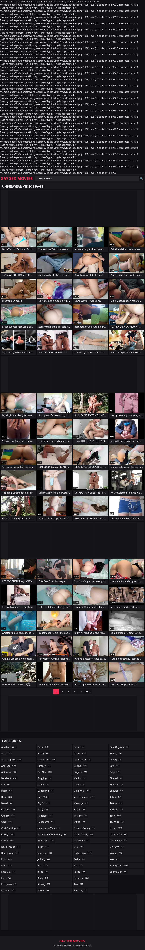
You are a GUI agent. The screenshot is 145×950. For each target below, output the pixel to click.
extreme (8, 890)
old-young (82, 840)
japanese (45, 853)
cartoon (8, 809)
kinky (43, 878)
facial (43, 747)
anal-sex (8, 765)
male (79, 784)
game (43, 784)
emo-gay (8, 871)
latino (80, 753)
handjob (45, 815)
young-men (118, 871)
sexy (115, 772)
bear (6, 797)
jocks (43, 871)
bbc (5, 784)
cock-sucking (10, 828)
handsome (46, 821)
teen (115, 815)
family (43, 753)
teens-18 (117, 821)
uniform (117, 846)
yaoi (114, 859)
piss (78, 865)
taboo (115, 797)
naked (79, 809)
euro (6, 878)
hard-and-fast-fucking (52, 834)
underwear (118, 840)
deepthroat (9, 853)
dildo (6, 865)
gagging (44, 778)
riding (115, 759)
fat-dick (45, 772)
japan (43, 846)
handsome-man (48, 828)
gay (43, 797)
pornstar (81, 878)
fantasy (44, 765)
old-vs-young (83, 834)
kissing (44, 884)
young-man (119, 865)
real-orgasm (119, 747)
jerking (44, 859)
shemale (116, 784)
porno (79, 871)
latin (79, 747)
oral (78, 846)
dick (6, 859)
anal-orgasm (11, 759)
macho (80, 778)
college (7, 834)
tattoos (116, 809)
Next (88, 691)
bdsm (6, 790)
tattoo (116, 803)
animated (8, 772)
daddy (7, 840)
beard (6, 803)
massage (81, 803)
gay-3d (44, 803)
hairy (43, 809)
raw (78, 884)
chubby (7, 815)
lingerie (80, 772)
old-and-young (84, 828)
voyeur (116, 853)
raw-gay (81, 890)
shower (116, 790)
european (8, 884)
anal (6, 753)
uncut (116, 828)
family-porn (46, 759)
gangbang (46, 790)
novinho (80, 815)
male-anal (82, 790)
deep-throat (10, 846)
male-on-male (84, 797)
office (79, 821)
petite (79, 859)
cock (6, 821)
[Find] (141, 178)
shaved (116, 778)
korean (43, 890)
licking (80, 765)
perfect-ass (82, 853)
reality (116, 753)
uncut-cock (118, 834)
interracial (46, 840)
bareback (9, 778)
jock (43, 865)
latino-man (82, 759)
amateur (8, 747)
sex (114, 765)
